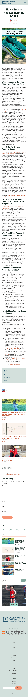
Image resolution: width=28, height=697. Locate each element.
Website (4, 511)
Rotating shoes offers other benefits (15, 353)
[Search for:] (9, 688)
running (11, 364)
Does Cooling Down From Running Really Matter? (20, 556)
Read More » (4, 419)
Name (3, 501)
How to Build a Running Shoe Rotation (13, 196)
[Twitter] (10, 530)
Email (3, 506)
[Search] (23, 580)
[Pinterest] (25, 530)
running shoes (17, 364)
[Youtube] (9, 634)
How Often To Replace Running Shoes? (13, 474)
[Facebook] (3, 530)
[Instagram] (17, 530)
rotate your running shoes (12, 348)
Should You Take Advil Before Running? (19, 570)
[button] (25, 2)
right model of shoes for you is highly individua (14, 152)
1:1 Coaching (14, 604)
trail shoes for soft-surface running (15, 359)
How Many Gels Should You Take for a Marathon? (20, 563)
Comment (4, 485)
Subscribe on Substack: (14, 628)
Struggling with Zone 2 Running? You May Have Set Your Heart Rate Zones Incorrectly (14, 414)
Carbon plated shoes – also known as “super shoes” (12, 207)
